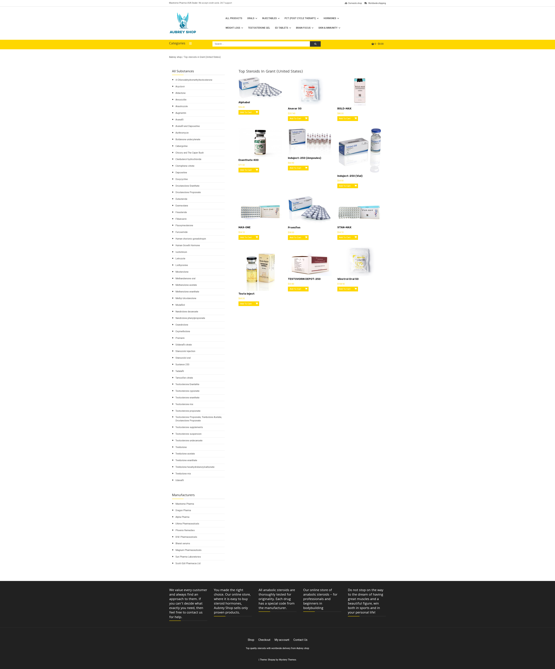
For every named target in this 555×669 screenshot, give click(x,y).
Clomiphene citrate (184, 166)
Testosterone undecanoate (188, 440)
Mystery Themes (287, 659)
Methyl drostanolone (185, 298)
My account (281, 640)
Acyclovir (180, 86)
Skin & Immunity (327, 27)
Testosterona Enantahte (187, 384)
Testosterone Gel (259, 27)
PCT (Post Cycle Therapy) (300, 18)
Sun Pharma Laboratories (188, 556)
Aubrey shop (175, 57)
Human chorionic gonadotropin (190, 238)
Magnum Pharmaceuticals (188, 550)
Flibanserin (181, 219)
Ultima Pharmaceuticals (187, 523)
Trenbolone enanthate (186, 460)
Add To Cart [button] (246, 112)
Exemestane (181, 205)
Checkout (264, 640)
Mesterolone (181, 271)
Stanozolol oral (183, 357)
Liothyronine (181, 265)
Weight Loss (232, 27)
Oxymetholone (182, 331)
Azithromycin (182, 132)
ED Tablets (281, 27)
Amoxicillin (180, 99)
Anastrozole (181, 106)
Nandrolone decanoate (186, 311)
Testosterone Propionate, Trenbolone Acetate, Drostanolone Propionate (198, 419)
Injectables (269, 18)
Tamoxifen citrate (184, 377)
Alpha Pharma (182, 517)
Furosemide (181, 232)
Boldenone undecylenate (187, 139)
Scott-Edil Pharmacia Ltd (187, 563)
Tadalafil (179, 371)
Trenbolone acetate (185, 453)
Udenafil (179, 480)
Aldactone (180, 93)
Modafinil (180, 305)
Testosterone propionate (187, 411)
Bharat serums (182, 543)
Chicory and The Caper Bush (189, 152)
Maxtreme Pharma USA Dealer (183, 3)
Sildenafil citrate (183, 344)
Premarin (180, 338)
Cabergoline (181, 146)
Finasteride (181, 212)
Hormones (330, 18)
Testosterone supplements (189, 427)
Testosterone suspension (188, 434)
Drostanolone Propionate (188, 192)
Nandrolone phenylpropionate (190, 318)
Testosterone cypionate (187, 391)
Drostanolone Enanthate (187, 185)
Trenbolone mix (183, 473)
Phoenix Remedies (185, 530)
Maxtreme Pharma (184, 503)
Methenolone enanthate (187, 291)
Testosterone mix (184, 404)
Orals (250, 18)
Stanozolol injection (185, 351)
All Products (233, 18)
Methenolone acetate (186, 285)
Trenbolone (181, 447)
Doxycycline (181, 179)
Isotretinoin (181, 252)
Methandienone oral (185, 278)
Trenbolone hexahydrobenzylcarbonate (194, 467)
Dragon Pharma (183, 510)
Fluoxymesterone (184, 225)
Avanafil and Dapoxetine (187, 126)
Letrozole (180, 258)
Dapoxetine (181, 172)
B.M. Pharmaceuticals (186, 537)
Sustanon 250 (182, 364)
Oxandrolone (181, 324)
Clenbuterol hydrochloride (188, 159)
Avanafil (179, 119)
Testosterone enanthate (187, 397)
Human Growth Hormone (187, 245)
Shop (251, 640)
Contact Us (300, 640)
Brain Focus (303, 27)
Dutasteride (181, 199)
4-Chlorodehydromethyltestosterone (193, 79)
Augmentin (180, 113)
